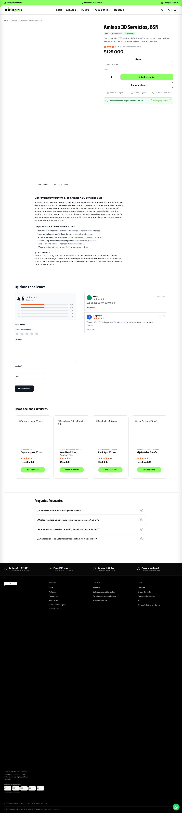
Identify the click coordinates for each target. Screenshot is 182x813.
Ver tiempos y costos (160, 101)
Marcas (85, 10)
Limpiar (106, 69)
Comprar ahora (138, 85)
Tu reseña (19, 339)
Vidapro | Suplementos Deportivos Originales (24, 809)
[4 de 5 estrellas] (32, 333)
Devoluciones (24, 803)
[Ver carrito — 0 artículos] (175, 10)
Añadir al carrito (146, 77)
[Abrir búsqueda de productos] (162, 10)
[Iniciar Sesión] (169, 10)
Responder (91, 307)
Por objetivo (101, 10)
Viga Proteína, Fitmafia (147, 452)
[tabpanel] (91, 230)
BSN (106, 33)
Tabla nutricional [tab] (61, 184)
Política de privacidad (11, 803)
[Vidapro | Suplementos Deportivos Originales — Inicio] (13, 10)
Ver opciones (33, 470)
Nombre (18, 366)
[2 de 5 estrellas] (22, 333)
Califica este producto (23, 329)
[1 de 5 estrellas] (17, 333)
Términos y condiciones (39, 803)
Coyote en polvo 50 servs (32, 452)
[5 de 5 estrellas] (37, 333)
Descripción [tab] (43, 184)
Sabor (138, 59)
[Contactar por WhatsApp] (176, 807)
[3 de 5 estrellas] (27, 333)
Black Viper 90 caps (107, 452)
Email (17, 376)
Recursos (119, 10)
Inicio (59, 10)
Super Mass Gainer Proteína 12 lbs (68, 454)
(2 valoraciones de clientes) (132, 47)
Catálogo (71, 10)
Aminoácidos (15, 21)
